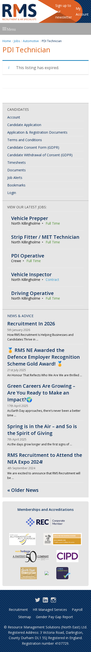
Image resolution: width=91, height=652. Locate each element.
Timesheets (16, 162)
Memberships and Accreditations (45, 509)
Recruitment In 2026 (31, 323)
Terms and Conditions (24, 140)
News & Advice (20, 315)
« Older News (23, 490)
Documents (16, 170)
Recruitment (18, 609)
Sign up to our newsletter (63, 11)
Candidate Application (24, 124)
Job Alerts (14, 177)
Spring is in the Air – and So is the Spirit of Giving (42, 429)
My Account (82, 11)
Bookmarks (16, 185)
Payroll (77, 609)
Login (11, 192)
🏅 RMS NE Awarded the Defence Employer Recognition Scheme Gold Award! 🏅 (43, 357)
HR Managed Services (50, 609)
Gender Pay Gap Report (54, 617)
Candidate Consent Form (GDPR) (33, 147)
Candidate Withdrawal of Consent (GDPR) (40, 155)
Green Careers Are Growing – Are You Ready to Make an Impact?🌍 (41, 393)
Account (13, 117)
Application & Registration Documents (37, 132)
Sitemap (24, 617)
